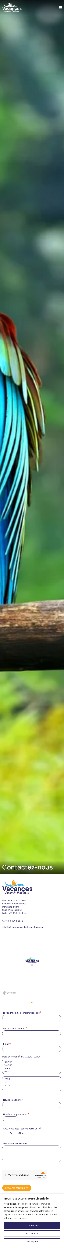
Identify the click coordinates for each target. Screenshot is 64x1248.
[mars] (31, 1068)
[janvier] (31, 1061)
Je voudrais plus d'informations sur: (21, 1012)
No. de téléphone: (12, 1099)
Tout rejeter (32, 1241)
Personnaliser (32, 1233)
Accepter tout (32, 1225)
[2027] (31, 1082)
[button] (60, 7)
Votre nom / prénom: (14, 1028)
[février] (31, 1064)
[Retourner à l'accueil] (12, 7)
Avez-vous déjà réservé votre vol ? (21, 1131)
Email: (6, 1043)
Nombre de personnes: (15, 1114)
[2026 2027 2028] (32, 1083)
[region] (32, 1221)
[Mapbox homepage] (9, 993)
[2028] (31, 1085)
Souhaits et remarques (15, 1143)
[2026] (31, 1079)
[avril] (31, 1071)
